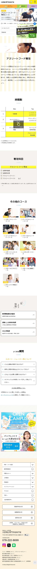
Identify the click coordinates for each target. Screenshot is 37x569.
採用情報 (28, 561)
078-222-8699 (10, 540)
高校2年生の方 (18, 506)
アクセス (31, 3)
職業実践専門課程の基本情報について (11, 557)
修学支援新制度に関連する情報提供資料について (13, 561)
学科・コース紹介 (8, 23)
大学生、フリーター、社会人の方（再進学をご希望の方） (18, 523)
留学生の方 (18, 517)
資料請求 (23, 6)
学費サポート (7, 473)
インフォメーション (9, 486)
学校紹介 (6, 482)
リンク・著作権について (8, 551)
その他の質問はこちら (18, 388)
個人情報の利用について (8, 553)
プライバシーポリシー (20, 551)
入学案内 (6, 477)
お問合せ (33, 6)
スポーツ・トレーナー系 (19, 23)
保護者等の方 (18, 512)
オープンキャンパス (10, 6)
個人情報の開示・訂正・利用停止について (12, 555)
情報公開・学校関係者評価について (10, 559)
